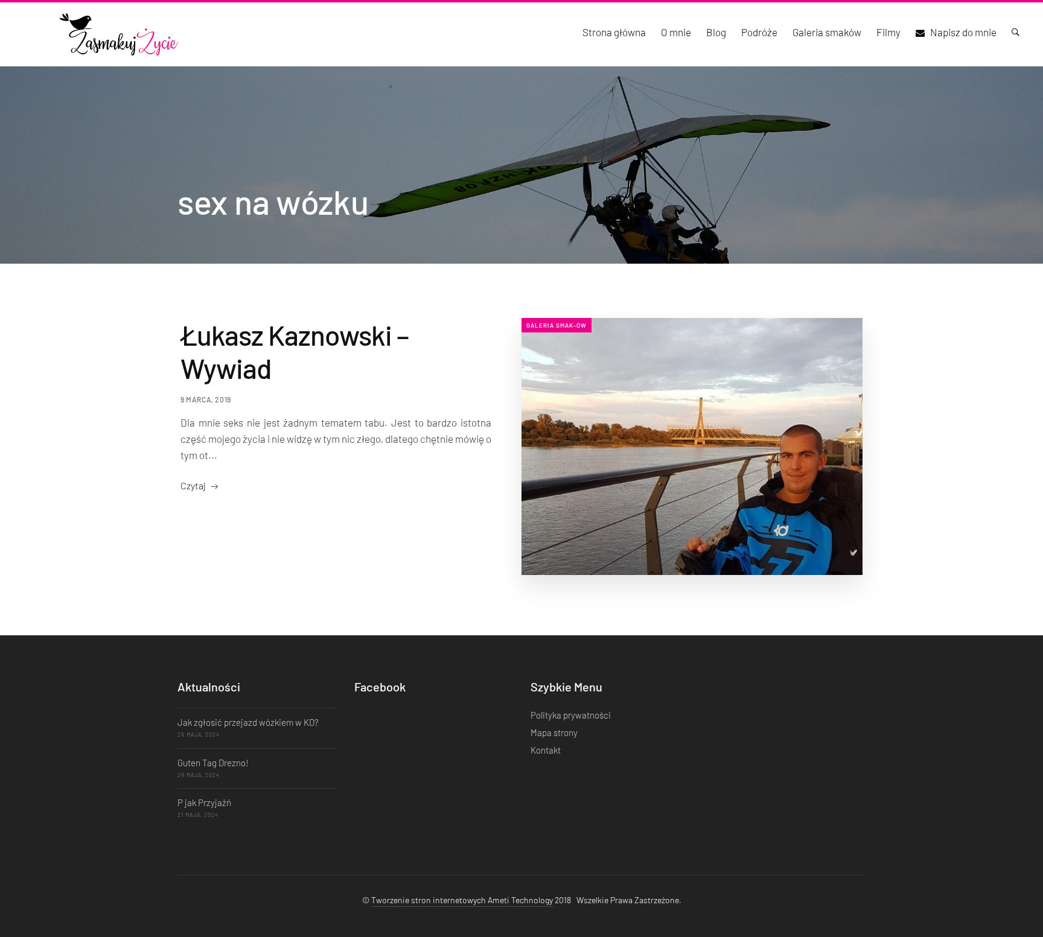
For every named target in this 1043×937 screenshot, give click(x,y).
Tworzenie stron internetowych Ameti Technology (462, 900)
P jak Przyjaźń (204, 802)
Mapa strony (554, 732)
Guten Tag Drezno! (213, 762)
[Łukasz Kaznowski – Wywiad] (692, 446)
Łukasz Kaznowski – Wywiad (294, 351)
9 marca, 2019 (205, 399)
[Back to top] (1010, 907)
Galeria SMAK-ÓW (556, 325)
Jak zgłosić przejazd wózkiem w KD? (248, 722)
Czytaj (193, 485)
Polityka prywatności (571, 715)
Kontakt (546, 750)
